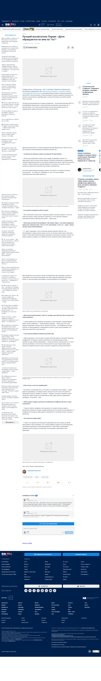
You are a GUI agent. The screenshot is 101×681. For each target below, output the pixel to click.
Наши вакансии (6, 566)
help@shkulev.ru (11, 641)
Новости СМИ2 (27, 543)
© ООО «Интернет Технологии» (9, 651)
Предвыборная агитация (8, 572)
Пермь (37, 477)
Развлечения (66, 574)
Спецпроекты (84, 574)
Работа (65, 572)
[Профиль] (98, 25)
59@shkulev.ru (18, 638)
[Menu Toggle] (2, 25)
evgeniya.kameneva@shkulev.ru (88, 628)
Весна (26, 566)
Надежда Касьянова (34, 470)
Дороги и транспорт (29, 572)
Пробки (51, 25)
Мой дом (47, 572)
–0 (72, 508)
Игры (62, 21)
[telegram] (25, 590)
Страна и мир (84, 566)
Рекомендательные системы (57, 644)
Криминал (48, 564)
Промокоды (69, 21)
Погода (22, 21)
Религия (65, 577)
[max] (42, 590)
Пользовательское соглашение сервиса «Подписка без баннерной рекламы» (68, 646)
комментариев (31, 47)
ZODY (58, 21)
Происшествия (67, 569)
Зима (46, 561)
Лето (46, 569)
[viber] (38, 590)
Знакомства (15, 21)
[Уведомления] (95, 25)
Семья (65, 579)
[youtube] (50, 590)
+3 (67, 508)
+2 (67, 520)
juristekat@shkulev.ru (37, 640)
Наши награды (6, 564)
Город (26, 569)
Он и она (65, 561)
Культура (47, 566)
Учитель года (45, 477)
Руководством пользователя (58, 634)
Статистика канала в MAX (9, 574)
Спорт (82, 561)
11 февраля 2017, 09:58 (27, 43)
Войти (28, 533)
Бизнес (26, 564)
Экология (83, 569)
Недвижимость (6, 21)
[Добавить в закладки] (68, 47)
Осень (64, 564)
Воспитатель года (28, 477)
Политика (65, 566)
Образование (48, 579)
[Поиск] (91, 25)
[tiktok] (54, 590)
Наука (46, 574)
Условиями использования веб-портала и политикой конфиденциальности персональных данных (73, 636)
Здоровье (27, 579)
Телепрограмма (30, 21)
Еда (25, 574)
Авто (25, 561)
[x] (46, 590)
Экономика (84, 572)
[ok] (34, 590)
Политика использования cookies (59, 642)
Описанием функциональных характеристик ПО (62, 635)
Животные (27, 577)
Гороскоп (44, 21)
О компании (5, 561)
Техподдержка (6, 569)
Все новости (10, 35)
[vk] (30, 590)
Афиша (38, 21)
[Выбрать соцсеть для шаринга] (72, 47)
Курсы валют (52, 21)
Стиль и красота (85, 564)
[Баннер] (28, 29)
